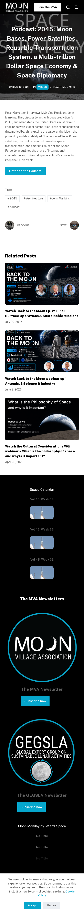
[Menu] (77, 7)
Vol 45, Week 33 (42, 529)
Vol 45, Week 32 (42, 559)
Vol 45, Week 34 (42, 499)
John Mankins (60, 198)
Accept (32, 905)
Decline (51, 905)
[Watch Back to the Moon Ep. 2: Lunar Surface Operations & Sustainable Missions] (42, 284)
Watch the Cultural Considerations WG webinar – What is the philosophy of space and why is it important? (40, 451)
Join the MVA (47, 7)
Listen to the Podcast (25, 171)
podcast (14, 207)
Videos (42, 86)
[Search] (68, 7)
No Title (42, 836)
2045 (12, 198)
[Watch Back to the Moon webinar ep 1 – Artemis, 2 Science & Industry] (42, 351)
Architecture (33, 198)
